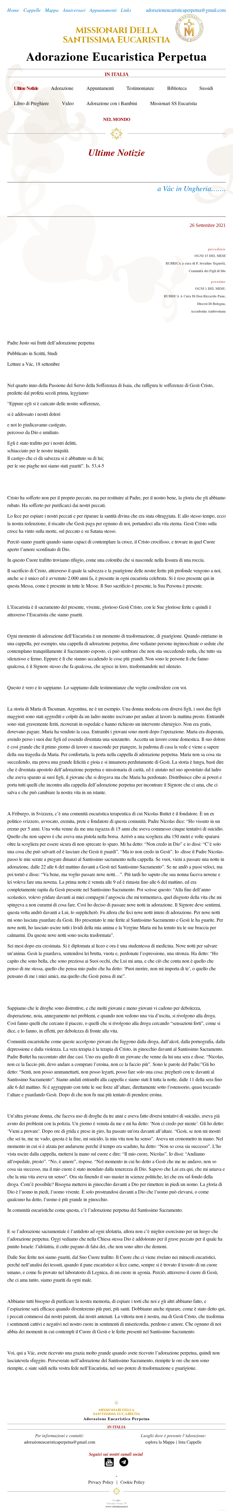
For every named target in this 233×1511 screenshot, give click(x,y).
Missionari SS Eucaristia (173, 103)
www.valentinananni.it (117, 1506)
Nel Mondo (116, 119)
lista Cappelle (189, 1442)
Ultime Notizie (26, 87)
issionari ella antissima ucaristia (116, 35)
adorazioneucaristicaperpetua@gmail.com (186, 10)
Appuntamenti (100, 88)
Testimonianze (140, 88)
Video (68, 103)
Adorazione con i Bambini (111, 103)
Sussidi (206, 88)
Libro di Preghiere (31, 103)
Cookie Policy (132, 1482)
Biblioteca (177, 88)
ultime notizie (116, 152)
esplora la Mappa (159, 1442)
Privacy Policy (100, 1482)
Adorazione (62, 88)
